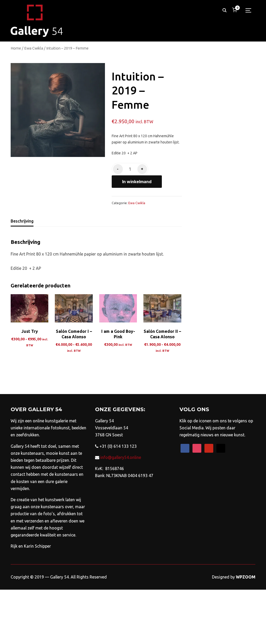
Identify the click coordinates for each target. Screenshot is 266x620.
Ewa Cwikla (33, 48)
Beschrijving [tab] (22, 221)
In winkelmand (136, 181)
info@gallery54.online (120, 457)
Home (16, 48)
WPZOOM (245, 577)
